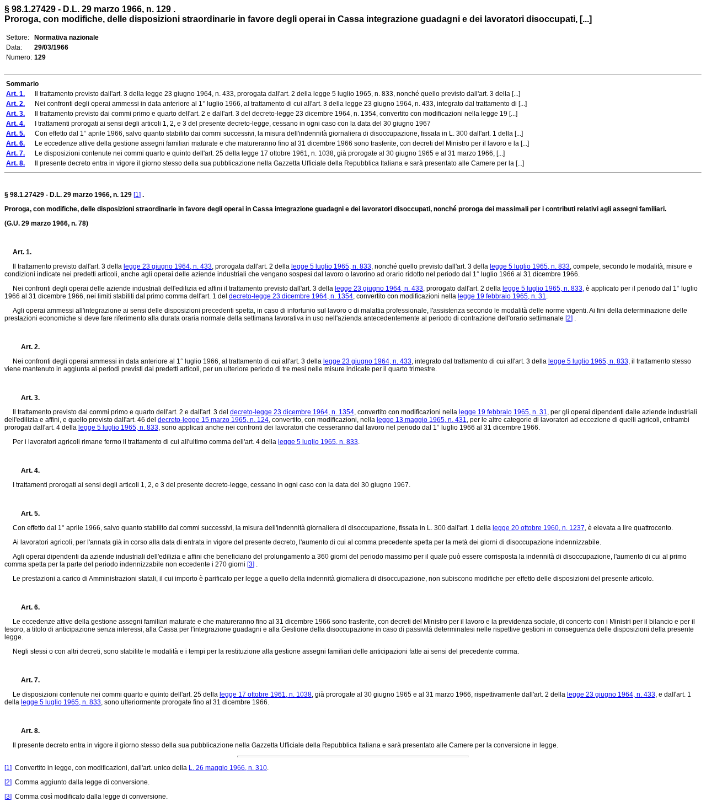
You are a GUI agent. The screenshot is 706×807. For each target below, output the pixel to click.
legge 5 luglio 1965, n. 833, (543, 288)
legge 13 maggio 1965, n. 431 (422, 420)
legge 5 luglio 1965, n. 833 (331, 266)
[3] (250, 564)
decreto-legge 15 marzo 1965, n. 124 (213, 420)
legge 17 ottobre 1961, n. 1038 (266, 694)
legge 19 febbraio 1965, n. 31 (502, 296)
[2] (569, 318)
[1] (137, 195)
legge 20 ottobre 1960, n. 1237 (539, 528)
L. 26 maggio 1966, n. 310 (228, 768)
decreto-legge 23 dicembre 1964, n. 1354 (291, 296)
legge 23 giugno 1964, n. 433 (168, 266)
